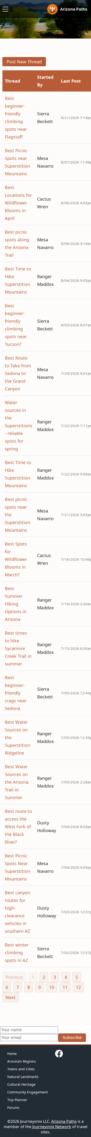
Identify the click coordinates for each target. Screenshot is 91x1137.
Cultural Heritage (21, 1084)
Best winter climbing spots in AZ (16, 952)
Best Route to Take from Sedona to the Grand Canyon (18, 373)
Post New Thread (24, 62)
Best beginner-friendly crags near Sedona (15, 693)
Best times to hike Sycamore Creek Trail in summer (18, 648)
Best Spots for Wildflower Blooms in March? (16, 559)
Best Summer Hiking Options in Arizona (15, 603)
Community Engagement (27, 1092)
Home (12, 1053)
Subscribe (72, 1037)
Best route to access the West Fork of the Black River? (18, 826)
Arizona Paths (64, 1121)
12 (78, 987)
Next (11, 997)
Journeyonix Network (51, 1126)
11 (65, 987)
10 (51, 987)
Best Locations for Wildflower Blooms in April (18, 202)
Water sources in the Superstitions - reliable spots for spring (18, 426)
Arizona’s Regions (21, 1061)
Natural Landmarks (23, 1076)
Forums (13, 1107)
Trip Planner (17, 1100)
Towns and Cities (21, 1069)
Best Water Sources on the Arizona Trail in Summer (16, 782)
